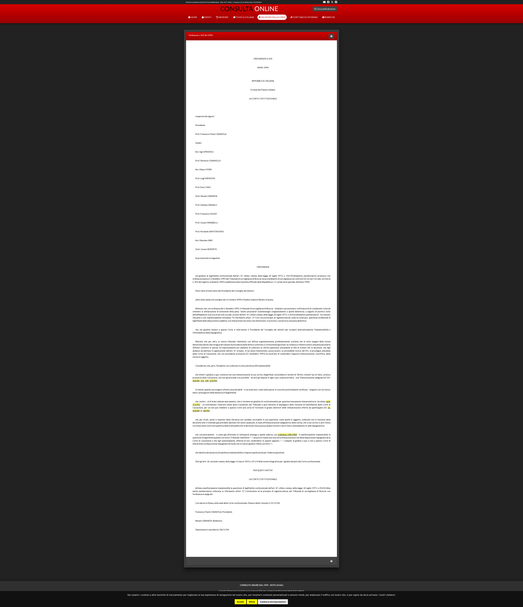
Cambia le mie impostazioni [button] (273, 602)
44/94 (206, 410)
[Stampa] (331, 36)
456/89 (196, 380)
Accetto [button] (240, 602)
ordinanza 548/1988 (287, 434)
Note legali (276, 585)
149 (207, 380)
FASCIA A (215, 2)
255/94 (212, 380)
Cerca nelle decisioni (325, 9)
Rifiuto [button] (252, 602)
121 (202, 380)
